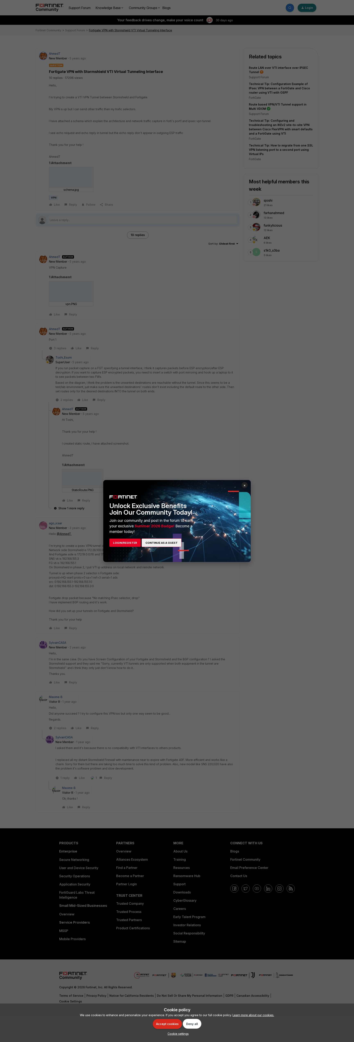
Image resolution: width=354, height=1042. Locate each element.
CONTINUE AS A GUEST (161, 542)
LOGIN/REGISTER (125, 542)
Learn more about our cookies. (253, 1015)
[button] (177, 1033)
